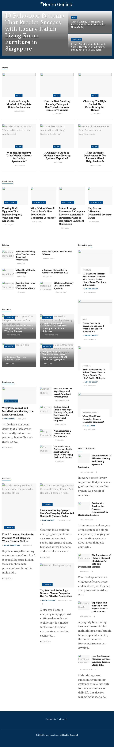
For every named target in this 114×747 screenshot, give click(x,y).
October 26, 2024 (85, 670)
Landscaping (10, 401)
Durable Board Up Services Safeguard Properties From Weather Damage (18, 328)
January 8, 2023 (48, 258)
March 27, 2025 (85, 616)
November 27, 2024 (13, 335)
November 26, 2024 (51, 335)
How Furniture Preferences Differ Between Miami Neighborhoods (95, 157)
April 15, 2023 (10, 363)
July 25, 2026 (36, 222)
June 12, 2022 (21, 276)
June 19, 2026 (57, 114)
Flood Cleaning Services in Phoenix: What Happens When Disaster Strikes (18, 538)
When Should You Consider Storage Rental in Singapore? (93, 419)
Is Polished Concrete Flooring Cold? (15, 358)
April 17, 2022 (48, 363)
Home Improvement (90, 412)
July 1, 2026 (21, 263)
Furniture (76, 40)
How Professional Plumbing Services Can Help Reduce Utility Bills (101, 660)
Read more (7, 448)
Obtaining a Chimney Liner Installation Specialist (63, 285)
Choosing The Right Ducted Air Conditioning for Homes (95, 105)
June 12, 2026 (95, 114)
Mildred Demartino (12, 545)
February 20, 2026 (86, 472)
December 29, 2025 (64, 520)
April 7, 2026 (57, 162)
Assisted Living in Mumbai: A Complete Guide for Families (19, 104)
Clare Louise (9, 419)
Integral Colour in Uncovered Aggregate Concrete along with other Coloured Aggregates (56, 355)
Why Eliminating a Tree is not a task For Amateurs (62, 433)
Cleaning (9, 527)
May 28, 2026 (27, 545)
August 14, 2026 (19, 111)
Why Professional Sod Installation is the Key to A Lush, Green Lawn (18, 411)
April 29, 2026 (20, 165)
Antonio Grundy (13, 55)
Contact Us (51, 719)
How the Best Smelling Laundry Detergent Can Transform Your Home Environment (57, 105)
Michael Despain (48, 600)
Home (74, 17)
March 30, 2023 (60, 292)
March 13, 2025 (60, 424)
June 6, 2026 (21, 419)
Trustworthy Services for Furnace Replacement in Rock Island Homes (93, 509)
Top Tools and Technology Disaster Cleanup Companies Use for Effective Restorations (56, 593)
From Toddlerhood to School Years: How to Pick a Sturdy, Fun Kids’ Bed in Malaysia (88, 46)
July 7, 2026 (64, 228)
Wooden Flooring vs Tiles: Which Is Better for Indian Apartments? (19, 157)
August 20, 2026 (78, 55)
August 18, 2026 (89, 430)
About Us (63, 719)
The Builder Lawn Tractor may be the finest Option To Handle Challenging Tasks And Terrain (63, 452)
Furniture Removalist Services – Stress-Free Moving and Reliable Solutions (54, 327)
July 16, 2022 (47, 276)
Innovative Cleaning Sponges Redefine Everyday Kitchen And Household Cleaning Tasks (57, 513)
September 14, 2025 (62, 400)
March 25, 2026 (95, 165)
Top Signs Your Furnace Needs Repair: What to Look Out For (100, 607)
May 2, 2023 (21, 292)
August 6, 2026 (8, 225)
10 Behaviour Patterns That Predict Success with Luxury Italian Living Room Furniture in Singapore (34, 32)
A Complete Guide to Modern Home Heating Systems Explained (57, 155)
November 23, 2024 (65, 600)
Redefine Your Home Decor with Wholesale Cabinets (25, 285)
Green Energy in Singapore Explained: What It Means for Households (88, 24)
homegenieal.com (51, 735)
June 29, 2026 (94, 222)
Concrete (9, 317)
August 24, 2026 (29, 55)
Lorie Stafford (48, 520)
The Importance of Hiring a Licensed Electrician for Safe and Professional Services (94, 561)
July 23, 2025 (84, 572)
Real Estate (10, 202)
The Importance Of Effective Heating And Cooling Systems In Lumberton (94, 461)
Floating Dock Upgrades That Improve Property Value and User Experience (12, 214)
